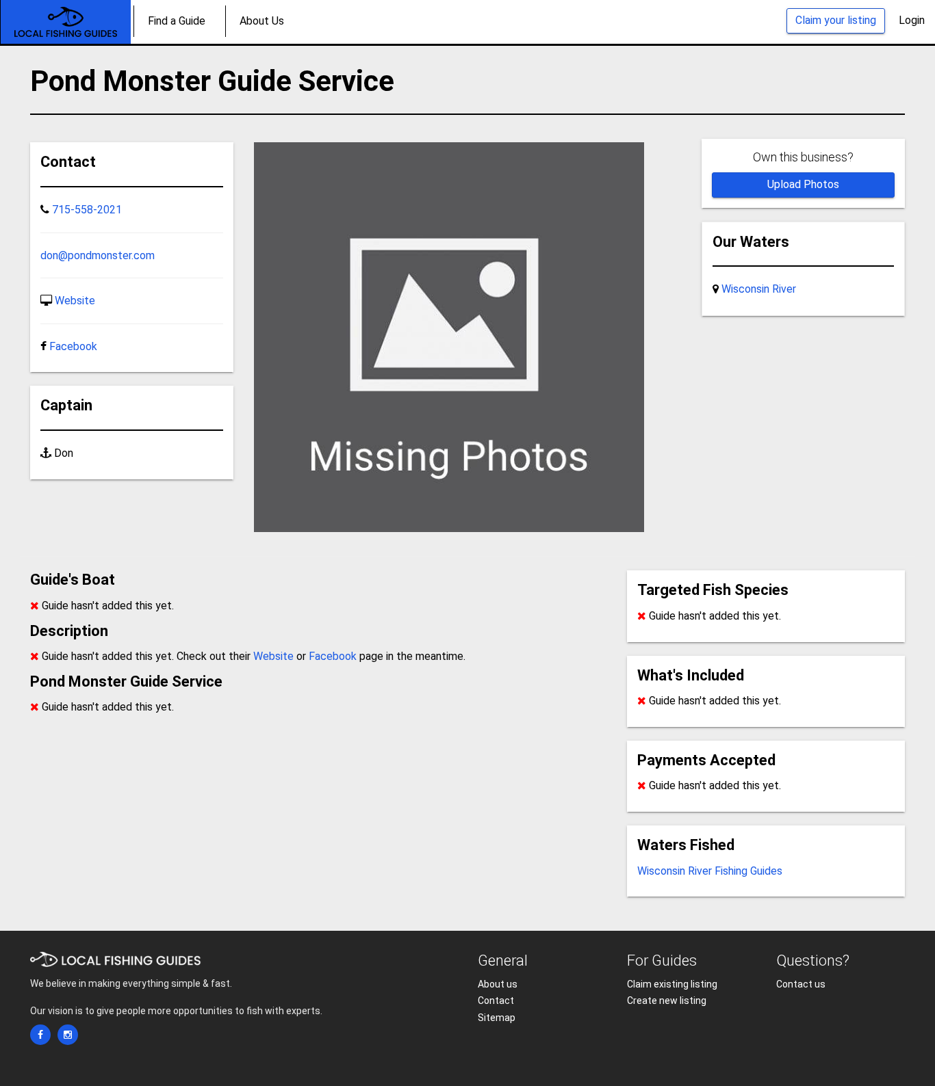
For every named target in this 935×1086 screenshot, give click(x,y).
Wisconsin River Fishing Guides (709, 870)
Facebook (73, 346)
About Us (262, 20)
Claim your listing (835, 20)
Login (912, 20)
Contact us (800, 984)
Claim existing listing (672, 984)
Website (75, 300)
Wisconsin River (758, 288)
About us (497, 984)
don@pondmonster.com (97, 255)
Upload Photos (803, 184)
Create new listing (666, 1000)
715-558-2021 (87, 209)
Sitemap (496, 1017)
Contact (496, 1000)
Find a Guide (176, 20)
